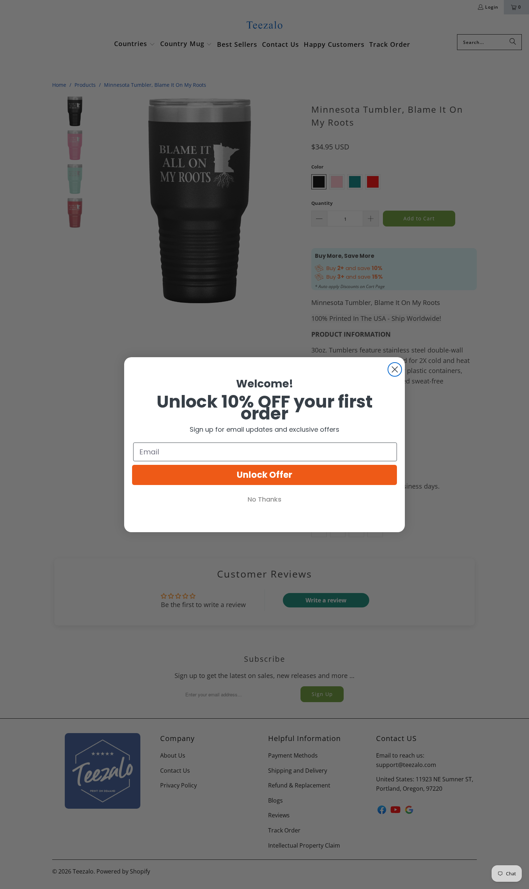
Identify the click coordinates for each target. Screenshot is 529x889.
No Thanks (264, 499)
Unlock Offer (264, 475)
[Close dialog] (395, 369)
